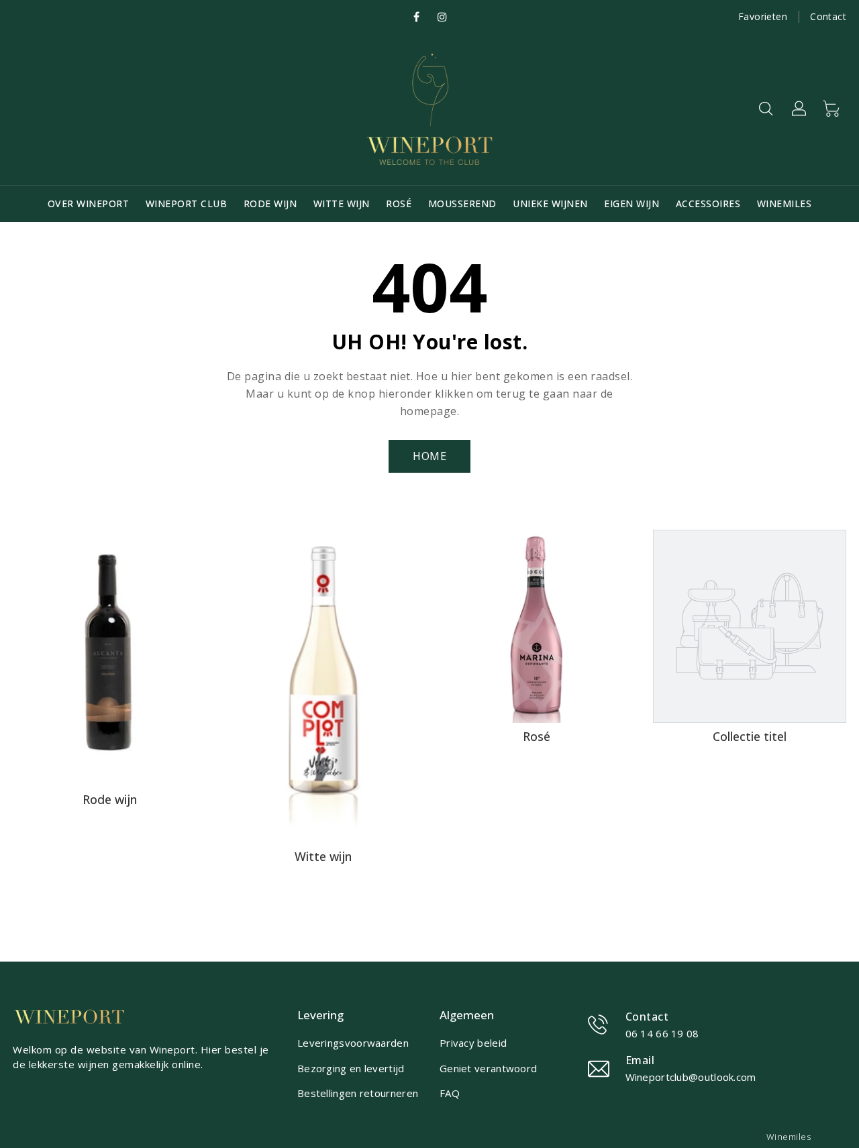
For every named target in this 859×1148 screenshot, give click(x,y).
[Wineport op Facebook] (416, 17)
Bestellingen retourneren (357, 1093)
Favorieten (762, 16)
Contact (828, 16)
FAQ (450, 1093)
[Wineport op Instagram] (442, 17)
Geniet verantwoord (488, 1068)
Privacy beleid (473, 1042)
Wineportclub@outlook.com (690, 1077)
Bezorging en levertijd (351, 1068)
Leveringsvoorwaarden (353, 1042)
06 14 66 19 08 (662, 1033)
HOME (429, 456)
